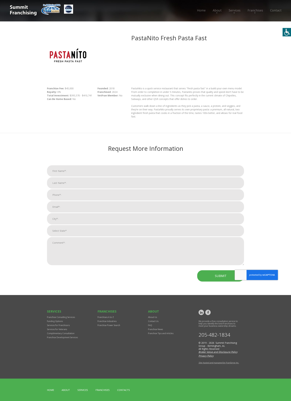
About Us (152, 317)
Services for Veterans (57, 329)
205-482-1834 (214, 334)
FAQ (150, 325)
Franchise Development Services (62, 337)
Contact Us (153, 321)
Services (234, 10)
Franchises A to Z (106, 317)
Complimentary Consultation (60, 333)
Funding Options (55, 321)
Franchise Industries (107, 321)
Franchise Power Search (109, 325)
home (50, 390)
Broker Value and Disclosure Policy (218, 351)
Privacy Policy (206, 355)
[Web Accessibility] (287, 32)
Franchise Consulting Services (61, 317)
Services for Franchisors (58, 325)
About (217, 10)
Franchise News (155, 329)
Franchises (255, 10)
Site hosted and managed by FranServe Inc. (219, 362)
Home (201, 10)
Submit (221, 276)
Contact (276, 10)
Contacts (123, 390)
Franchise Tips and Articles (160, 333)
